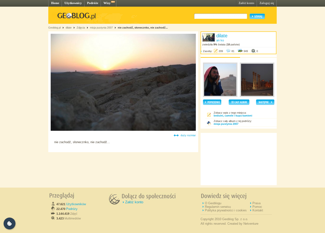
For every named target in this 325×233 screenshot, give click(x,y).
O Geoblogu (213, 203)
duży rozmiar (188, 135)
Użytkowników (76, 204)
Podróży (72, 209)
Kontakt (257, 210)
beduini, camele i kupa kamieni (233, 115)
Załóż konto (246, 3)
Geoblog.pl (54, 27)
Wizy (107, 3)
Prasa (256, 203)
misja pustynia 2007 (101, 27)
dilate (69, 27)
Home (55, 3)
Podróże (92, 3)
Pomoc (257, 207)
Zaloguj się (267, 3)
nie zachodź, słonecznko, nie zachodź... (143, 27)
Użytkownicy (73, 3)
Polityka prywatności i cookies (226, 210)
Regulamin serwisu (218, 207)
